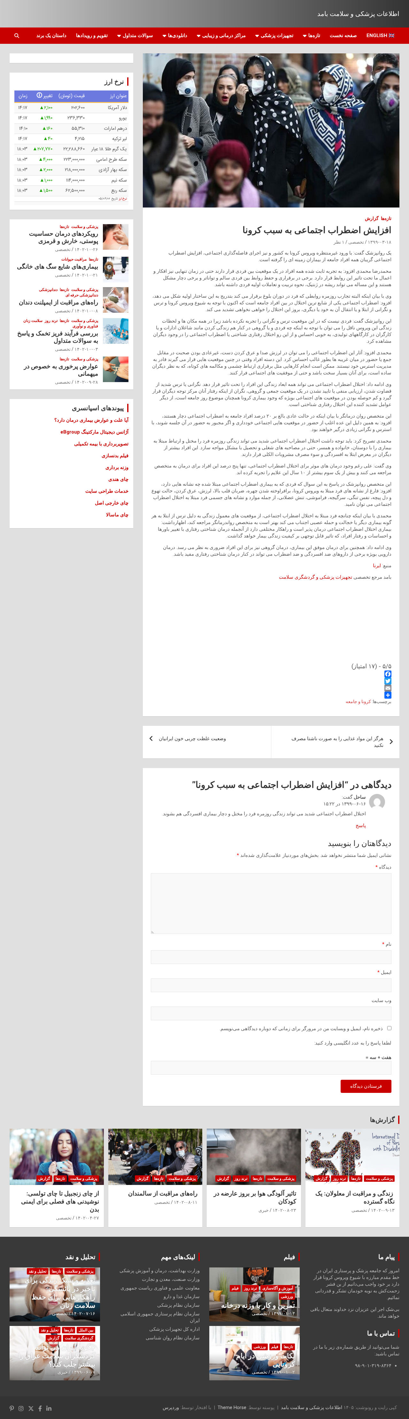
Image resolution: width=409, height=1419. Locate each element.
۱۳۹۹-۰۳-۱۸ (379, 242)
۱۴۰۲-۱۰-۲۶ (86, 249)
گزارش (372, 218)
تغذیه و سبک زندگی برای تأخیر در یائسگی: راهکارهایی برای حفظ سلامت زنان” (60, 1292)
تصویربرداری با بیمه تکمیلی (101, 444)
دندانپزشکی (48, 289)
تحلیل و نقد (81, 1257)
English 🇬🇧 (381, 35)
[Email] (271, 688)
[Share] (271, 695)
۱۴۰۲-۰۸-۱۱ (185, 1202)
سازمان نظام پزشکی (178, 1305)
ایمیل (384, 972)
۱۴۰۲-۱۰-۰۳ (86, 349)
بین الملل (86, 1330)
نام (386, 944)
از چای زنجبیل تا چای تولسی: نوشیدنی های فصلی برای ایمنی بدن (60, 1201)
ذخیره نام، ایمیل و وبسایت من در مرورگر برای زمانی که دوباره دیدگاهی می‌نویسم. (301, 1028)
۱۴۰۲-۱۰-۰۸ (86, 310)
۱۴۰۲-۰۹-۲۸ (86, 382)
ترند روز (51, 320)
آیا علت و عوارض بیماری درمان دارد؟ (91, 420)
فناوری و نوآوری (85, 326)
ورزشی (287, 1296)
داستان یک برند (51, 35)
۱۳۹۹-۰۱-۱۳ (283, 1313)
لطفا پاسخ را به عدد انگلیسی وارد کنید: (352, 1043)
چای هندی (118, 479)
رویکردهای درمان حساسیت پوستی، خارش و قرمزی (63, 237)
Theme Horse (232, 1407)
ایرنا (377, 565)
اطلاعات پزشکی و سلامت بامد (358, 14)
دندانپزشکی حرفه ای (82, 295)
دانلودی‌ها (177, 35)
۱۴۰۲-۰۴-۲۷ (87, 1217)
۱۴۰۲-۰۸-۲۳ (284, 1210)
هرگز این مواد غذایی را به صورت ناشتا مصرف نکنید (337, 742)
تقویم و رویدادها (92, 35)
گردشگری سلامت (79, 1338)
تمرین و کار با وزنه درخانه (258, 1305)
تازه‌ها (314, 35)
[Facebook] (271, 674)
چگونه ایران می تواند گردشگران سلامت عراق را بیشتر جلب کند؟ (56, 1355)
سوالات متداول (138, 35)
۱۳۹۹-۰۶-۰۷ (83, 1372)
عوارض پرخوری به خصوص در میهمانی (61, 370)
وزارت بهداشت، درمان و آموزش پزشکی (160, 1271)
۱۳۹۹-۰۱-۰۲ (283, 1372)
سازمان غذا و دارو (182, 1296)
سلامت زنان (32, 320)
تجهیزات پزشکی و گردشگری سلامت (315, 577)
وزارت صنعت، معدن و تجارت (171, 1279)
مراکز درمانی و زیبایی (224, 35)
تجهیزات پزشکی (277, 35)
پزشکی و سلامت (84, 226)
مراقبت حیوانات (74, 259)
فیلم (289, 1257)
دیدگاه (383, 867)
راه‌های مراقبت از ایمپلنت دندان (58, 302)
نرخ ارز (123, 198)
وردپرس (171, 1407)
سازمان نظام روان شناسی (173, 1338)
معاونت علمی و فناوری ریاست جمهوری (160, 1288)
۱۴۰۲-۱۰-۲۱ (86, 275)
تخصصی (356, 242)
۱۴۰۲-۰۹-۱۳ (383, 1210)
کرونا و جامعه (358, 701)
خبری (264, 1210)
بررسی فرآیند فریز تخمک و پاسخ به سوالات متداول (57, 337)
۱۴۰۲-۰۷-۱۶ (83, 1313)
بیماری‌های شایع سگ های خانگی (57, 266)
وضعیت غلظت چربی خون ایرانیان (192, 738)
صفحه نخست (343, 35)
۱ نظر (339, 242)
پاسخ (361, 825)
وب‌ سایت (381, 1000)
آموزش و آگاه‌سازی (277, 1288)
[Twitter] (271, 681)
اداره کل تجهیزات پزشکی (174, 1329)
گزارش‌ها (382, 1120)
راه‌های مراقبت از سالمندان (162, 1193)
